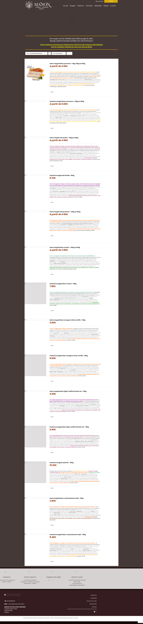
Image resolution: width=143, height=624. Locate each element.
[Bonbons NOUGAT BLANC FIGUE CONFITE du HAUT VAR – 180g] (35, 436)
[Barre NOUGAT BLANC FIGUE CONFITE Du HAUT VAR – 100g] (35, 401)
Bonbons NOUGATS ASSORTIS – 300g (62, 463)
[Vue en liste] (70, 53)
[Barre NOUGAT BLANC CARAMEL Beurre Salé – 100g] (35, 508)
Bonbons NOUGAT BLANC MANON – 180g (63, 284)
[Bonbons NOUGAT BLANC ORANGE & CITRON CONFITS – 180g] (35, 365)
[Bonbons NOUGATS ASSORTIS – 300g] (35, 472)
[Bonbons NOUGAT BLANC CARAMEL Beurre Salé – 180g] (35, 544)
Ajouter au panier (68, 200)
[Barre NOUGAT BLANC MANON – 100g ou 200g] (35, 257)
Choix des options (68, 90)
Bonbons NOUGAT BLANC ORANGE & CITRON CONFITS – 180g (69, 356)
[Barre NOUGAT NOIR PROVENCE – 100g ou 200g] (35, 221)
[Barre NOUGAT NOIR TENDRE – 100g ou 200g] (35, 147)
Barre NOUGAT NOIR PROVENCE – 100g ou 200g (65, 212)
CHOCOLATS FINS (92, 601)
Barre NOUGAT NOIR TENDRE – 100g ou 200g (64, 138)
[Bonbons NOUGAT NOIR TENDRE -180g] (35, 185)
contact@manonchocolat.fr (77, 585)
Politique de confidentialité (44, 618)
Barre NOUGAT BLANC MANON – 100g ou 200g (65, 247)
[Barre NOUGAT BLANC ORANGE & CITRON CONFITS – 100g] (35, 329)
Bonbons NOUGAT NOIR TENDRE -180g (62, 175)
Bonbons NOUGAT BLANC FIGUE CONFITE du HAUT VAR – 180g (69, 427)
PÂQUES (94, 607)
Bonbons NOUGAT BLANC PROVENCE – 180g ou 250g (67, 101)
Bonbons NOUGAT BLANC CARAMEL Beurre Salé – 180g (68, 534)
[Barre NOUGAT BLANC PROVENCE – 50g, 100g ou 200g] (35, 73)
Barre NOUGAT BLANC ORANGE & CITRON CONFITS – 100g (67, 320)
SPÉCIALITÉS (93, 604)
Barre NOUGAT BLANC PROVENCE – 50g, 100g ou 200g (67, 63)
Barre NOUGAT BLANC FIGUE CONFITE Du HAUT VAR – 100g (68, 391)
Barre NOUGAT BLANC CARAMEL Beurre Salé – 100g (66, 498)
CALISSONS (93, 598)
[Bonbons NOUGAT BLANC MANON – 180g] (35, 293)
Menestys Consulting (73, 618)
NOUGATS (94, 595)
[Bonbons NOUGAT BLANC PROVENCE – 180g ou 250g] (35, 111)
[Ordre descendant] (49, 53)
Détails (52, 92)
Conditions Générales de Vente (30, 618)
